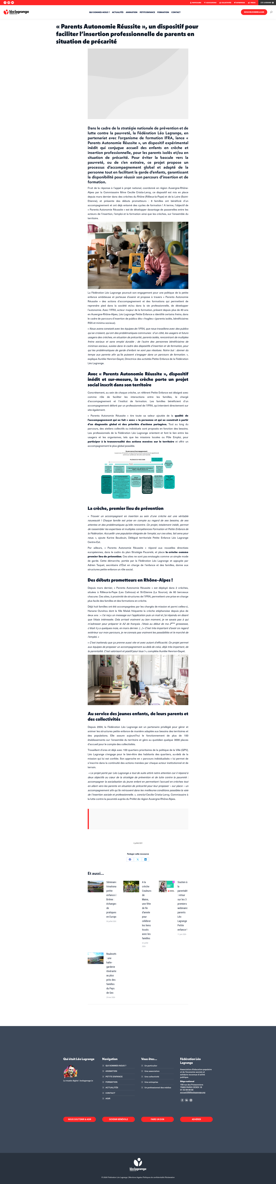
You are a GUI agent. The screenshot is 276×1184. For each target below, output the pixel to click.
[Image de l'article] (95, 886)
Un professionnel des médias (157, 1087)
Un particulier (150, 1065)
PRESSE (253, 3)
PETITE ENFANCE (114, 1076)
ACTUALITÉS (112, 1087)
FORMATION (111, 1082)
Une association (151, 1071)
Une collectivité (151, 1076)
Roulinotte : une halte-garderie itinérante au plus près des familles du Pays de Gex (111, 973)
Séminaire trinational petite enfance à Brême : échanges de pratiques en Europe (111, 899)
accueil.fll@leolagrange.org (192, 1092)
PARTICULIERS (196, 3)
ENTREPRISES (240, 3)
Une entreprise (151, 1082)
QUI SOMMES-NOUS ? (116, 1065)
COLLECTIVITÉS (226, 3)
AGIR (108, 1098)
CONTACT (110, 1093)
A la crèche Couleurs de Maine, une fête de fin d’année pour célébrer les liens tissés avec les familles (146, 910)
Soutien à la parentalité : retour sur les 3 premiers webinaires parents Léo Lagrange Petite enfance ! (183, 906)
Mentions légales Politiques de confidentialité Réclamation (152, 1177)
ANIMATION (111, 1071)
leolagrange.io (86, 1080)
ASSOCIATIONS (211, 3)
